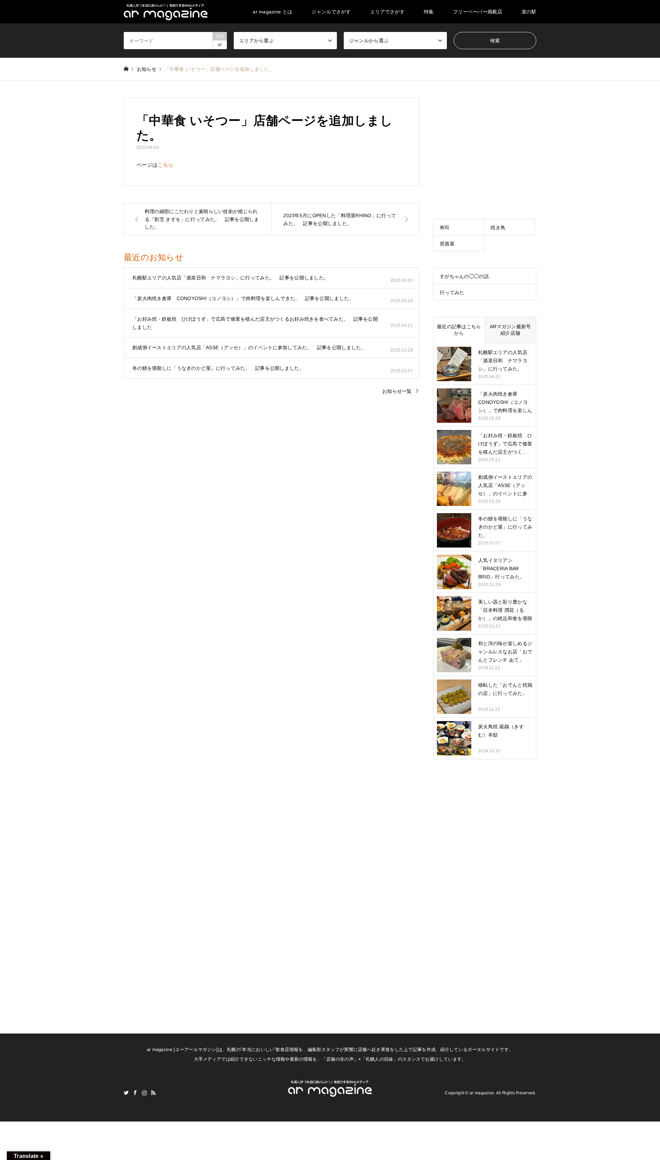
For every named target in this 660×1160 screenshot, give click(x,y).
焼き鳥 (498, 227)
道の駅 (528, 11)
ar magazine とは (272, 11)
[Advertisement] (484, 141)
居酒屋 (447, 243)
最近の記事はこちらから (459, 330)
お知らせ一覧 (397, 391)
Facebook (135, 1092)
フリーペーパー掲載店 (477, 11)
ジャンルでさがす (331, 11)
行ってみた (452, 292)
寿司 (445, 227)
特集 (429, 11)
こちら (165, 165)
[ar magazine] (166, 11)
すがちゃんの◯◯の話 (464, 276)
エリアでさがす (387, 11)
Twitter (126, 1092)
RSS (153, 1092)
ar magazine (482, 1092)
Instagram (144, 1092)
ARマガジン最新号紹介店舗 (510, 330)
